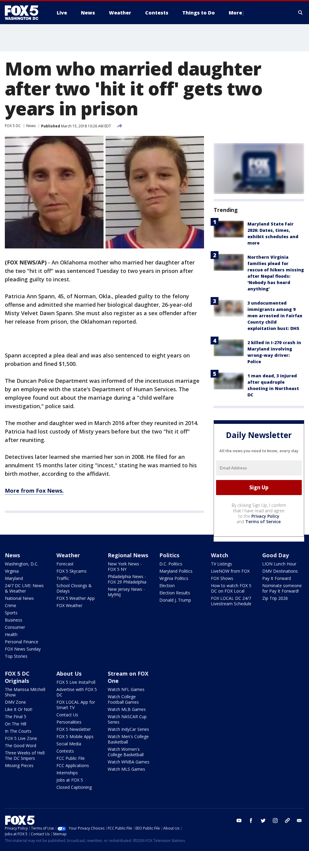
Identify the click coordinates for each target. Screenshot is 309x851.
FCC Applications (72, 765)
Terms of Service (263, 521)
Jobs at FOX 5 (69, 780)
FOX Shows (222, 578)
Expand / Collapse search (300, 12)
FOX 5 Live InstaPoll (75, 682)
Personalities (68, 722)
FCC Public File (70, 758)
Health (11, 634)
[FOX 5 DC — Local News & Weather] (25, 12)
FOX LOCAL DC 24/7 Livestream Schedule (231, 600)
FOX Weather (69, 605)
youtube (239, 820)
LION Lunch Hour (279, 564)
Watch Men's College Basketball (128, 739)
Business (13, 620)
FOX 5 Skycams (71, 571)
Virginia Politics (173, 578)
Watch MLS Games (126, 769)
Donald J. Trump (175, 600)
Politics (169, 555)
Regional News (128, 555)
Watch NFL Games (126, 689)
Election (167, 585)
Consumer (15, 627)
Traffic (62, 578)
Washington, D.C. (21, 564)
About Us (68, 673)
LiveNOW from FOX (230, 571)
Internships (67, 773)
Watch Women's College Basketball (126, 751)
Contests (65, 751)
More (235, 12)
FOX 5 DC (13, 125)
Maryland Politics (176, 571)
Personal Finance (21, 642)
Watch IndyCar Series (128, 729)
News (31, 125)
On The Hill (15, 724)
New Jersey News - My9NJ (126, 591)
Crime (10, 605)
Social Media (68, 744)
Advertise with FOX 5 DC (76, 692)
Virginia (12, 571)
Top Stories (16, 656)
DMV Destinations (280, 571)
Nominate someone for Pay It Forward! (282, 588)
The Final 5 (15, 716)
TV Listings (221, 564)
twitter (263, 820)
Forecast (65, 564)
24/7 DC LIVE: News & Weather (24, 588)
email (299, 820)
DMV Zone (15, 702)
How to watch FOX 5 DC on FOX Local (231, 588)
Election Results (174, 593)
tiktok (287, 820)
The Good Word (20, 745)
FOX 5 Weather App (75, 598)
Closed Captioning (74, 787)
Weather (68, 555)
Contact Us (67, 715)
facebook (251, 820)
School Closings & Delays (74, 588)
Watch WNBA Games (128, 762)
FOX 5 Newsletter (73, 729)
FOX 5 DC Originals (17, 677)
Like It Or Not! (18, 709)
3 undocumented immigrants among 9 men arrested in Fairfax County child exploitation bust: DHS (274, 315)
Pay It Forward (276, 578)
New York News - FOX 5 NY (125, 566)
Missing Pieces (19, 765)
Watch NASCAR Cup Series (127, 719)
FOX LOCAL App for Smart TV (75, 704)
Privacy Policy (265, 516)
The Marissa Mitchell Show (25, 692)
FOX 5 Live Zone (21, 738)
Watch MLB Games (127, 709)
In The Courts (18, 731)
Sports (11, 613)
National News (19, 598)
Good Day (275, 555)
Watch (219, 555)
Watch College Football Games (123, 699)
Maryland (14, 578)
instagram (275, 820)
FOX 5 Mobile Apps (75, 736)
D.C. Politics (170, 564)
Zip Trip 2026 (275, 598)
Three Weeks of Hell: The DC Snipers (25, 755)
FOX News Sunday (23, 649)
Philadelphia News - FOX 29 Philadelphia (127, 579)
